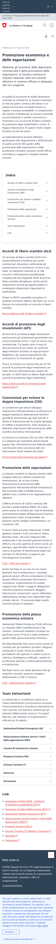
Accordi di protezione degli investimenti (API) (20, 191)
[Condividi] (52, 36)
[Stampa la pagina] (46, 36)
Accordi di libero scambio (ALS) (22, 182)
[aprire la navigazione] (51, 25)
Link (9, 233)
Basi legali (43, 925)
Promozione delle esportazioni (22, 209)
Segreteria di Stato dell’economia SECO (26, 809)
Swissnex (10, 835)
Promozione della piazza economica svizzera (24, 217)
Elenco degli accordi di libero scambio (23, 313)
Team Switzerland (16, 225)
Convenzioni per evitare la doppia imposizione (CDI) (23, 201)
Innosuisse (11, 840)
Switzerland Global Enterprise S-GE (24, 813)
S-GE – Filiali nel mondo (15, 563)
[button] (51, 855)
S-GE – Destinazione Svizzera (18, 682)
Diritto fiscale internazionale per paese (23, 457)
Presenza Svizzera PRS (17, 826)
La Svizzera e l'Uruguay (20, 25)
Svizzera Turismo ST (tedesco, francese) (27, 831)
